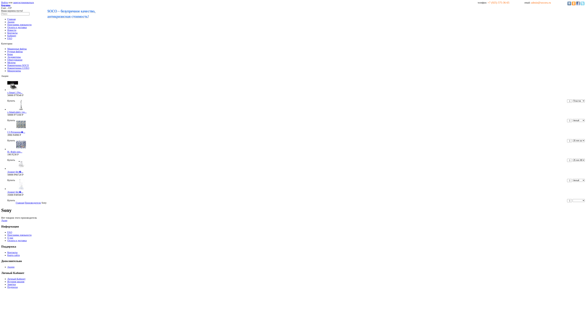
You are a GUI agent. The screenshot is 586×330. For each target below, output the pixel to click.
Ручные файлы (15, 51)
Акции (10, 22)
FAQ (9, 38)
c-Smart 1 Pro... (14, 92)
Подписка (12, 287)
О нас (10, 238)
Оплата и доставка (17, 27)
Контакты (12, 33)
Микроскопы (14, 71)
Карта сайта (13, 255)
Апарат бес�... (15, 171)
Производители (33, 203)
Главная (11, 19)
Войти (4, 2)
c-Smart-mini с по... (17, 112)
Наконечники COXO (18, 68)
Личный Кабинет (16, 279)
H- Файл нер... (14, 151)
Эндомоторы (14, 57)
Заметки (11, 284)
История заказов (15, 281)
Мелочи (11, 62)
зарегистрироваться (23, 2)
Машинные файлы (17, 49)
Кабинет (11, 35)
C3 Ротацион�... (16, 132)
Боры (10, 54)
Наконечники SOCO (18, 65)
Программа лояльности (19, 24)
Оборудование (14, 60)
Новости (11, 30)
